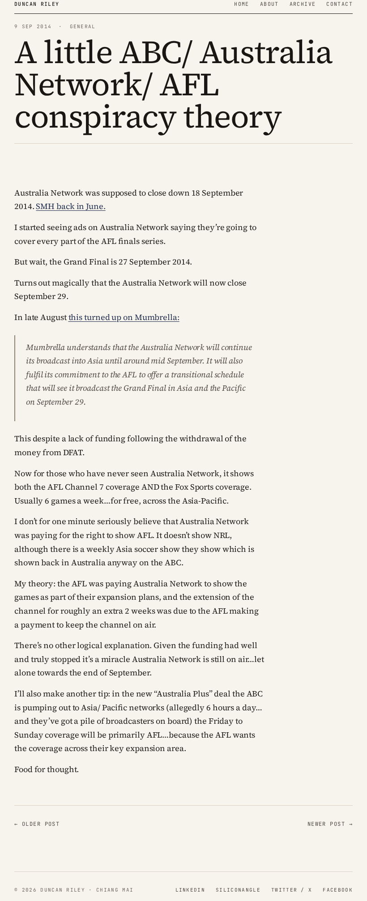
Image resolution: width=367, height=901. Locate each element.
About (269, 3)
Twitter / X (291, 890)
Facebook (338, 890)
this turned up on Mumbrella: (123, 317)
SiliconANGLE (238, 890)
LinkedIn (190, 890)
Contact (339, 3)
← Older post (37, 824)
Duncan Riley (37, 3)
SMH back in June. (70, 206)
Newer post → (330, 824)
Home (241, 3)
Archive (303, 3)
